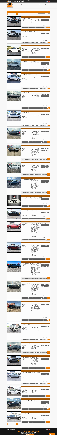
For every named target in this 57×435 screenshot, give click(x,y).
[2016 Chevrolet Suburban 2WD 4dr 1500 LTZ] (14, 247)
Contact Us (11, 429)
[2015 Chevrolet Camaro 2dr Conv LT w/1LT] (14, 150)
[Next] (17, 14)
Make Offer (39, 27)
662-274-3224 (27, 0)
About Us (9, 429)
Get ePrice (45, 131)
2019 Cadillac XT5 (30, 130)
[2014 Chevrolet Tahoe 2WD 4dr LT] (14, 306)
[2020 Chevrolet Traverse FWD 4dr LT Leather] (14, 375)
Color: (23, 19)
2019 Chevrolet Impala (30, 164)
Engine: (32, 20)
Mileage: (32, 22)
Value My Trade (41, 142)
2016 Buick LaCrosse (30, 92)
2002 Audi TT (29, 47)
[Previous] (7, 14)
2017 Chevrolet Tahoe (29, 324)
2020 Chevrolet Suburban (30, 283)
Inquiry (35, 27)
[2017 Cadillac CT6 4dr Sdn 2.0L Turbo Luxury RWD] (14, 115)
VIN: (31, 19)
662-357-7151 (21, 1)
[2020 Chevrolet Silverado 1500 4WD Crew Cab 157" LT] (14, 200)
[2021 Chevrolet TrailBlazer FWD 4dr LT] (14, 360)
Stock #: (32, 23)
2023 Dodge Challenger (28, 400)
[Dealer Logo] (10, 5)
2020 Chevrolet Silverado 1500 (33, 197)
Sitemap (29, 432)
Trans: (23, 22)
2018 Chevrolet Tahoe (30, 343)
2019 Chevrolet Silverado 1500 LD (34, 223)
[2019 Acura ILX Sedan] (14, 21)
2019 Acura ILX (26, 18)
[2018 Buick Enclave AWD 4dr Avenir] (14, 64)
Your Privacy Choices (33, 432)
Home (7, 429)
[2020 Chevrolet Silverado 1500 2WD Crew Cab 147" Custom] (14, 213)
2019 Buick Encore (29, 74)
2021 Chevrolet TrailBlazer (30, 357)
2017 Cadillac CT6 (31, 112)
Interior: (23, 20)
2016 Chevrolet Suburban (31, 244)
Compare (45, 25)
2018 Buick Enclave (29, 61)
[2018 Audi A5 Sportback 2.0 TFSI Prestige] (14, 34)
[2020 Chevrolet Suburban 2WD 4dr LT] (14, 286)
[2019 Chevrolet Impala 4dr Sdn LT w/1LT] (14, 167)
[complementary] (54, 432)
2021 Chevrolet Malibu (29, 179)
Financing (43, 27)
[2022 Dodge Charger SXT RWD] (14, 416)
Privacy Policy (14, 429)
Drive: (23, 21)
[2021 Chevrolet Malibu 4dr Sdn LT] (14, 182)
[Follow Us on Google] (49, 1)
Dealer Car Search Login (23, 432)
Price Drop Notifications (25, 27)
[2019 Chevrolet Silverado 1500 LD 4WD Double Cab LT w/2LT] (14, 226)
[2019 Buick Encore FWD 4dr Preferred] (14, 77)
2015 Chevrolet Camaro (30, 147)
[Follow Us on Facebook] (46, 1)
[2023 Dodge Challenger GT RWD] (14, 403)
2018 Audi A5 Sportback (30, 31)
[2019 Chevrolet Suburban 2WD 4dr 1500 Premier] (14, 266)
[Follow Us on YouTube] (48, 1)
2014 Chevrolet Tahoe (29, 303)
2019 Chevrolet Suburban (31, 263)
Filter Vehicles (29, 11)
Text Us (48, 27)
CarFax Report (30, 27)
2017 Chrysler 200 (30, 387)
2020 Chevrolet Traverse (31, 372)
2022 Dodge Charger (28, 413)
